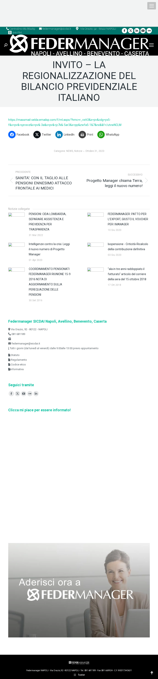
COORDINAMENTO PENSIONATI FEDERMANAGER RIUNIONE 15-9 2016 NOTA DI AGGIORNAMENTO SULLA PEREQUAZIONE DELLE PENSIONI (50, 281)
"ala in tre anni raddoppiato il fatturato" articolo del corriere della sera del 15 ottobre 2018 (127, 274)
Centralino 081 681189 (22, 28)
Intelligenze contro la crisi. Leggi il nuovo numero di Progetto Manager (49, 249)
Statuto (15, 355)
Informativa (17, 369)
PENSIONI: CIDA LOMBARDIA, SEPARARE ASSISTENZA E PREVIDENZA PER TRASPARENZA (47, 221)
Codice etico (18, 364)
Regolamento (18, 359)
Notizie (78, 151)
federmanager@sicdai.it (56, 28)
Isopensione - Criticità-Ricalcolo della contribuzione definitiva (128, 246)
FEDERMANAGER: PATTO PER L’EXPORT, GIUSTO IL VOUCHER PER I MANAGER (128, 219)
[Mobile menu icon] (151, 5)
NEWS (69, 151)
